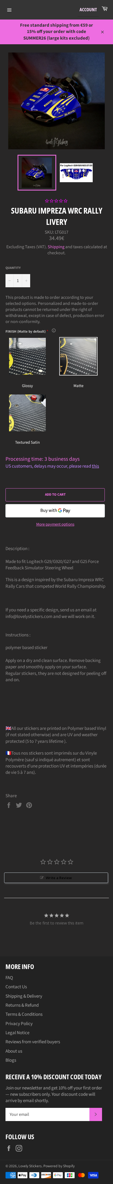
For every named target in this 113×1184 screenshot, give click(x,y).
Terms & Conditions (24, 1014)
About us (13, 1051)
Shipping (56, 247)
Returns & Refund (22, 1005)
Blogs (10, 1060)
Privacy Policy (19, 1023)
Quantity (13, 268)
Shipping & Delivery (23, 996)
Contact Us (16, 987)
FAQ (9, 978)
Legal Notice (17, 1033)
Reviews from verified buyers (32, 1042)
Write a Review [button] (59, 877)
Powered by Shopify (59, 1166)
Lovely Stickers (30, 1166)
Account (88, 9)
